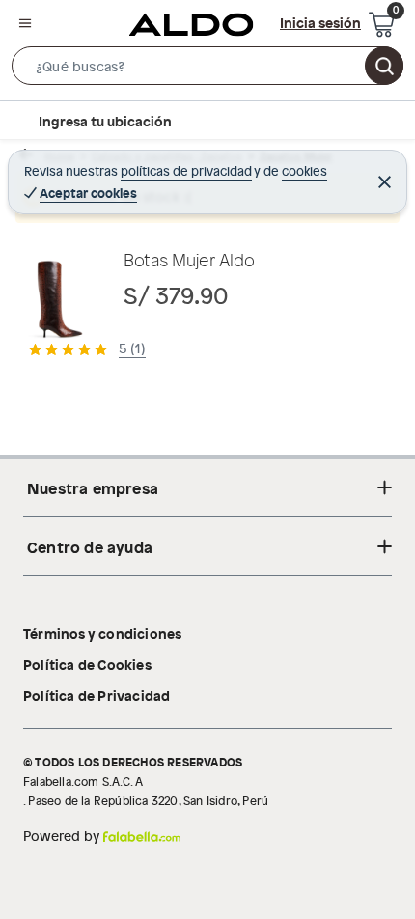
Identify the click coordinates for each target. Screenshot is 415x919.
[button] (207, 69)
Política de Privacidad (96, 695)
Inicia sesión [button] (320, 22)
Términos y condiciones (102, 633)
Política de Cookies (87, 664)
